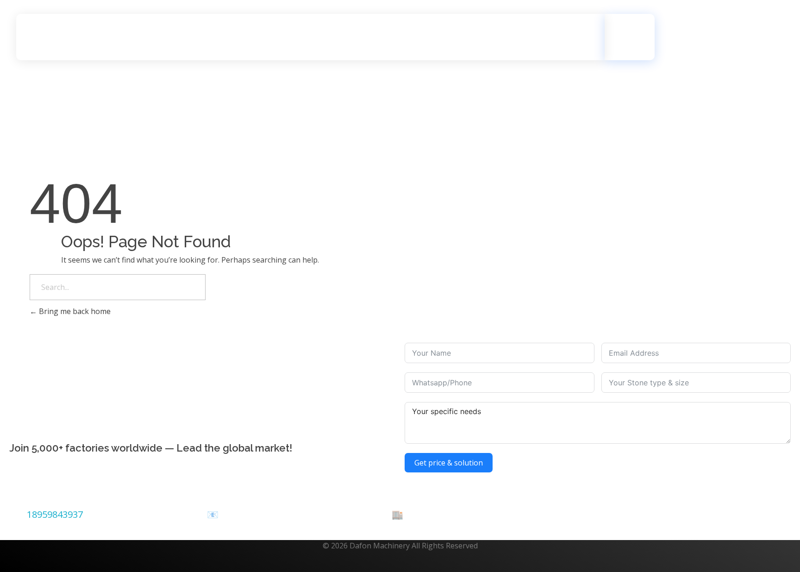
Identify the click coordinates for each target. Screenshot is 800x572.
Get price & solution (448, 463)
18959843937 (55, 514)
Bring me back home (74, 311)
